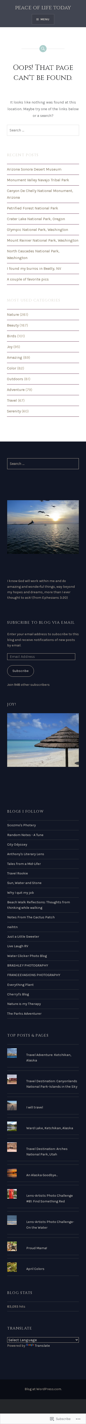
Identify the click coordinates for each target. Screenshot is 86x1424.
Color (11, 368)
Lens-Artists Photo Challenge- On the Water (50, 1224)
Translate (42, 1346)
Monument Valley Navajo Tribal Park (38, 180)
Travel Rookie (17, 873)
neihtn (12, 927)
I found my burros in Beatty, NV (34, 268)
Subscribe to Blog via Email (41, 622)
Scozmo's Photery (21, 825)
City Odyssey (17, 844)
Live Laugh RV (17, 946)
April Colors (35, 1269)
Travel (12, 400)
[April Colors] (43, 1262)
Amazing (14, 357)
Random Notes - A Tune (25, 835)
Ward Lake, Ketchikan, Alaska (49, 1128)
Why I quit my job (20, 893)
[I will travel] (43, 1101)
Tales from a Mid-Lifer (24, 864)
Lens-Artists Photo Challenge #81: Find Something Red (49, 1198)
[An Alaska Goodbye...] (43, 1168)
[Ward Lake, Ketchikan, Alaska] (43, 1121)
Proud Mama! (36, 1248)
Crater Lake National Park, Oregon (36, 219)
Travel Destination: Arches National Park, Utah (47, 1151)
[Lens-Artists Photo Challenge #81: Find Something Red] (43, 1189)
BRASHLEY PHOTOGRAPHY (27, 965)
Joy (9, 346)
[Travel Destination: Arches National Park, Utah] (43, 1142)
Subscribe (20, 671)
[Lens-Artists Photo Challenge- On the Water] (43, 1215)
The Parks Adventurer (24, 1014)
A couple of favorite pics (28, 279)
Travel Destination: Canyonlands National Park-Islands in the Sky (51, 1084)
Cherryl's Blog (18, 994)
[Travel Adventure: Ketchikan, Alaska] (43, 1048)
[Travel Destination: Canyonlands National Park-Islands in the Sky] (43, 1074)
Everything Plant (20, 985)
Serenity (14, 411)
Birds (11, 336)
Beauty (13, 325)
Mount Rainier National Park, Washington (42, 240)
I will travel (34, 1107)
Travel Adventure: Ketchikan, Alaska (48, 1057)
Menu (45, 19)
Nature (13, 314)
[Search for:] (43, 130)
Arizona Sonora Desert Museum (34, 169)
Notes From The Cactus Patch (31, 917)
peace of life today (43, 7)
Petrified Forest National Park (32, 208)
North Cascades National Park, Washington (33, 254)
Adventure (16, 389)
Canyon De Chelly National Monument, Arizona (40, 194)
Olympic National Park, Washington (37, 229)
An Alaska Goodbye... (42, 1175)
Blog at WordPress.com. (43, 1389)
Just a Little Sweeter (23, 937)
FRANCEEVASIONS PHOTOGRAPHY (33, 975)
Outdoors (15, 379)
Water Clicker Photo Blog (27, 956)
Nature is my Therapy (24, 1004)
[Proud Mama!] (43, 1241)
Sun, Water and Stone (24, 883)
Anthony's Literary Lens (25, 854)
